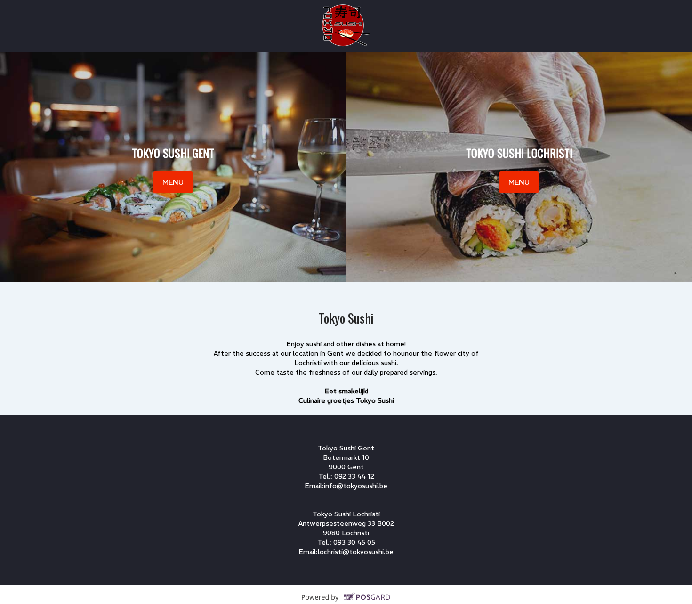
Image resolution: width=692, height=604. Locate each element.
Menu (173, 182)
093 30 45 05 (354, 542)
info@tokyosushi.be (355, 486)
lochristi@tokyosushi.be (356, 551)
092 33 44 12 (354, 476)
